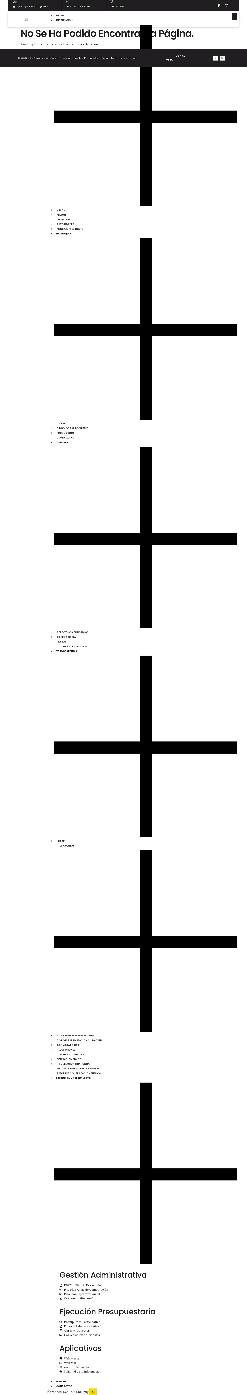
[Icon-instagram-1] (222, 58)
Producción (65, 433)
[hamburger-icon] (234, 16)
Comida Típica (66, 637)
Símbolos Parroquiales (72, 428)
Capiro (61, 423)
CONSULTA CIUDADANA (71, 1054)
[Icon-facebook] (215, 58)
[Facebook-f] (218, 5)
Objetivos (64, 219)
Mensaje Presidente (70, 229)
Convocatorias (68, 1045)
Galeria (61, 1381)
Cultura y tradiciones (72, 646)
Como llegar (65, 437)
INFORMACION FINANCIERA (73, 1064)
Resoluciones (66, 1049)
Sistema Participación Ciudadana (80, 1040)
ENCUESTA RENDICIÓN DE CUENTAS (78, 1068)
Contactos (64, 1386)
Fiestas (62, 641)
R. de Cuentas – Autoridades (76, 1035)
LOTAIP (61, 841)
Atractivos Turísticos (73, 632)
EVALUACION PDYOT (69, 1059)
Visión (61, 210)
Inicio (60, 15)
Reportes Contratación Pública (79, 1073)
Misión (61, 215)
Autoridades (65, 224)
